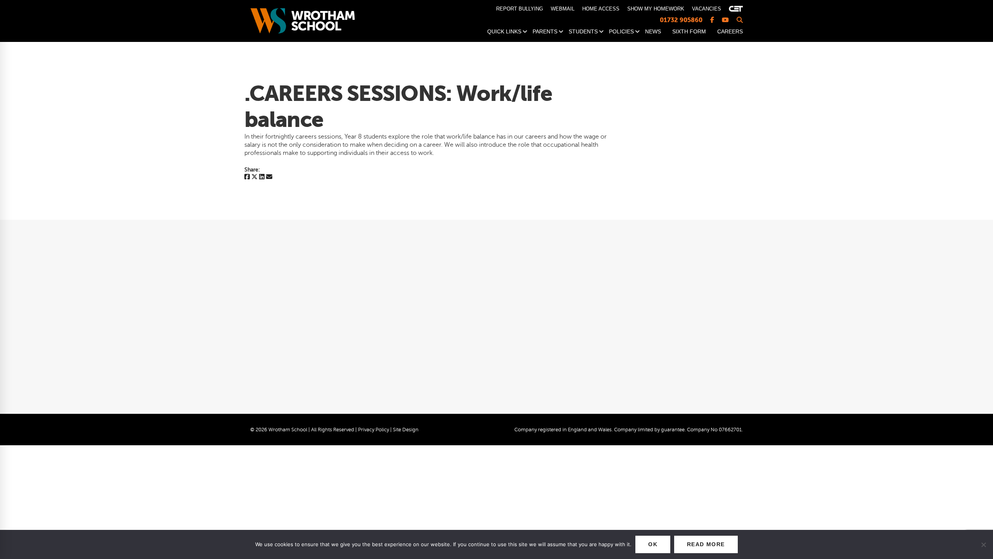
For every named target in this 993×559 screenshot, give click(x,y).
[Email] (269, 177)
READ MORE (706, 544)
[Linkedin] (262, 177)
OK (652, 544)
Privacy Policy (373, 429)
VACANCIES (706, 9)
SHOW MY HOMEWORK (655, 9)
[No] (983, 545)
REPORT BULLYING (519, 9)
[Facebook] (247, 177)
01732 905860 (681, 20)
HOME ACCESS (600, 9)
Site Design (406, 429)
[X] (254, 177)
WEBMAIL (562, 9)
